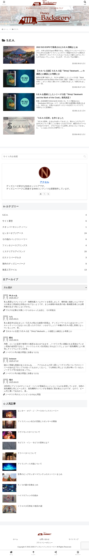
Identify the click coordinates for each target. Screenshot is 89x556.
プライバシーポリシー (44, 543)
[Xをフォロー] (44, 193)
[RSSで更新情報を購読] (48, 193)
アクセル (44, 182)
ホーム (15, 539)
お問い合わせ (44, 539)
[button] (85, 156)
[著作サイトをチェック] (40, 193)
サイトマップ (73, 539)
